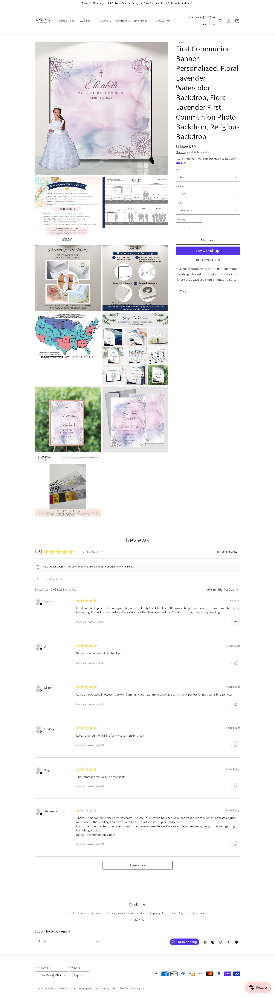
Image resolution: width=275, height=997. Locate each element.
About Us (83, 913)
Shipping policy (139, 988)
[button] (86, 21)
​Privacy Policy (116, 913)
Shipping (181, 152)
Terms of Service (179, 913)
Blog (203, 913)
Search (70, 913)
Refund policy (85, 988)
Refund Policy (136, 913)
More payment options (208, 259)
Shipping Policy (157, 913)
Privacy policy (102, 988)
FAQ (195, 913)
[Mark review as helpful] (235, 622)
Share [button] (183, 291)
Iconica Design (49, 988)
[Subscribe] (98, 941)
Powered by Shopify (65, 988)
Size (178, 169)
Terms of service (120, 988)
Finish (179, 202)
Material (180, 186)
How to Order (137, 920)
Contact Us (98, 913)
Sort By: (212, 589)
